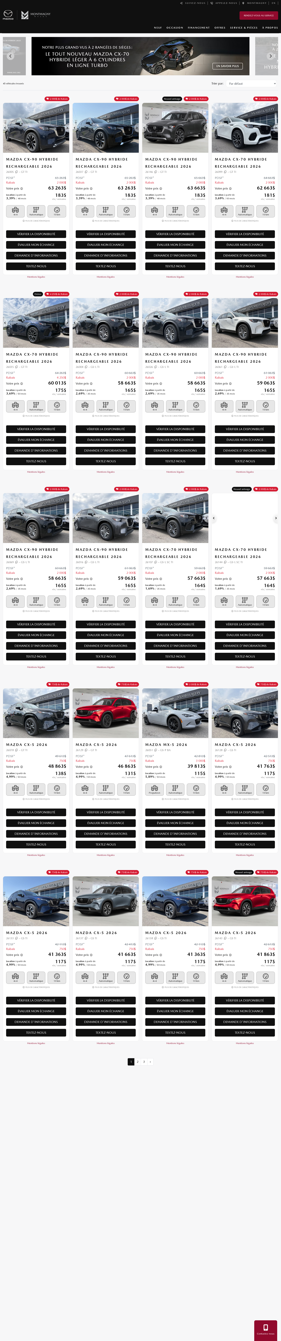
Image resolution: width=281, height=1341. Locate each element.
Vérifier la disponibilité (36, 234)
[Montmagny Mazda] (27, 14)
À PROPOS (270, 27)
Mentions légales (36, 277)
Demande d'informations (36, 255)
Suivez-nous (194, 3)
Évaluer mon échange (36, 245)
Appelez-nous (225, 3)
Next (270, 56)
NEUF (158, 27)
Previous (10, 56)
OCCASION (174, 27)
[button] (5, 127)
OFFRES (220, 27)
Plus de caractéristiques (37, 221)
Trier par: (217, 83)
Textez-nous (36, 266)
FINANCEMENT (199, 27)
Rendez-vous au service (259, 15)
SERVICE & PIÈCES (244, 27)
